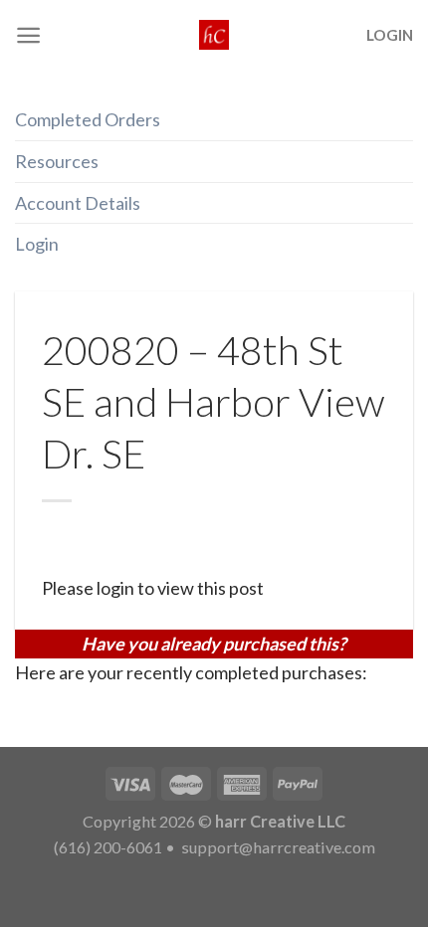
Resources (57, 161)
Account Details (77, 203)
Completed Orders (87, 119)
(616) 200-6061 (108, 846)
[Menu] (28, 35)
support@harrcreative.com (276, 846)
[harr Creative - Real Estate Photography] (214, 35)
